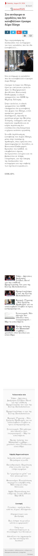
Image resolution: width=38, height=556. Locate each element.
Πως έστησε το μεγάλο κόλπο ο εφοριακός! (19, 521)
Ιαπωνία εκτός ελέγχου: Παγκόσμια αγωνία (19, 459)
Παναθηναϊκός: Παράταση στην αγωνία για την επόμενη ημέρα (19, 466)
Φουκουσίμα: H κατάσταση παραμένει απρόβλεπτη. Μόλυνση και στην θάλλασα (19, 483)
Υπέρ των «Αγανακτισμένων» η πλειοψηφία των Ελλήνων (19, 529)
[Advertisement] (19, 200)
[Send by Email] (30, 35)
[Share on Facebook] (8, 32)
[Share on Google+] (19, 32)
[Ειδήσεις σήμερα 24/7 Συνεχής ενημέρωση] (19, 8)
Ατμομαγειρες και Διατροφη (19, 514)
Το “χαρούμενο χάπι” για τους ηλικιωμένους (19, 474)
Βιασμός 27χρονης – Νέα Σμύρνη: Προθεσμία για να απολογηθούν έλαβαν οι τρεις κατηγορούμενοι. (19, 304)
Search (29, 6)
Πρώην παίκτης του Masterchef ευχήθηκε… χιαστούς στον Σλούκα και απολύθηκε (17, 330)
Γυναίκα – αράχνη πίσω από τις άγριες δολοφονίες (19, 508)
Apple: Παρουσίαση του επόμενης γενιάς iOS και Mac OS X (19, 493)
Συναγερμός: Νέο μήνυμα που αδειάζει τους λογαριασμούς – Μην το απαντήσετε (18, 317)
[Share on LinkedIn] (25, 32)
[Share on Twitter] (13, 32)
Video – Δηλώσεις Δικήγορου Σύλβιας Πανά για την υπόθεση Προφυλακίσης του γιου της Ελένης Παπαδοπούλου (18, 281)
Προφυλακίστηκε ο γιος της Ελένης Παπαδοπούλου (24, 293)
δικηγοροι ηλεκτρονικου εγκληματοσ (15, 552)
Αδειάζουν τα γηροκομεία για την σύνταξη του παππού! (19, 538)
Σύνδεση (30, 554)
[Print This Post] (24, 35)
